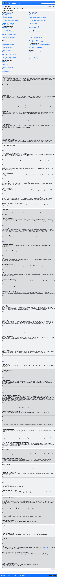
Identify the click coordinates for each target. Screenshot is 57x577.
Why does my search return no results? (35, 37)
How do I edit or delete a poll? (7, 48)
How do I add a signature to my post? (8, 44)
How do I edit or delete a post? (7, 43)
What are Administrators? (33, 13)
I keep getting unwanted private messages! (36, 27)
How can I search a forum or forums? (35, 36)
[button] (53, 569)
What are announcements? (6, 68)
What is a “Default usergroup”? (34, 21)
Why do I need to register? (6, 13)
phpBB (3, 176)
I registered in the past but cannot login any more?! (10, 20)
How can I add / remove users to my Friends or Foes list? (38, 33)
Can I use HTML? (5, 63)
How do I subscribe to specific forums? (35, 47)
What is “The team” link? (33, 23)
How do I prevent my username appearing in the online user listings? (13, 28)
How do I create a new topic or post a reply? (9, 41)
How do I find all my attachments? (34, 53)
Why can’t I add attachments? (7, 51)
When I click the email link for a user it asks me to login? (11, 38)
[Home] (5, 3)
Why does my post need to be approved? (9, 57)
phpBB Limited (30, 540)
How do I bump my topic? (6, 58)
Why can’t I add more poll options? (8, 47)
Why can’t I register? (5, 16)
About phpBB (22, 541)
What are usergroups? (32, 16)
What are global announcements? (8, 67)
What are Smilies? (5, 64)
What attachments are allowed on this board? (36, 51)
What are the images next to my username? (9, 34)
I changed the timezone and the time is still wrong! (10, 31)
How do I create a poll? (6, 45)
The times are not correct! (6, 30)
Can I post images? (5, 65)
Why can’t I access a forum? (6, 50)
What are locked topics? (6, 71)
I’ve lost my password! (6, 21)
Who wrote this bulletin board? (34, 55)
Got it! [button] (53, 575)
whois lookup (21, 554)
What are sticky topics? (6, 70)
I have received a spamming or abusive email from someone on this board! (41, 28)
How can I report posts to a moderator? (9, 54)
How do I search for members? (34, 40)
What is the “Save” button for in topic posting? (10, 55)
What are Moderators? (32, 14)
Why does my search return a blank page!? (36, 38)
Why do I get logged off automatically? (8, 23)
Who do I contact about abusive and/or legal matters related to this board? (41, 58)
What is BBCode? (5, 61)
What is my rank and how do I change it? (9, 37)
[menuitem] (5, 6)
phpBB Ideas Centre (47, 547)
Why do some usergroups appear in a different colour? (38, 20)
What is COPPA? (4, 14)
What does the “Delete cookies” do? (8, 24)
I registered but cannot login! (7, 17)
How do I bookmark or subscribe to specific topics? (37, 45)
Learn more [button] (29, 575)
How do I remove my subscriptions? (35, 48)
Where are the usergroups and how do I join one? (37, 17)
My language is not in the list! (7, 33)
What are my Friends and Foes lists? (35, 31)
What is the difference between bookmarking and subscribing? (39, 44)
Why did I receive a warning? (7, 53)
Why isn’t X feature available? (34, 57)
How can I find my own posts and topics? (36, 41)
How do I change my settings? (7, 27)
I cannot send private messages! (34, 26)
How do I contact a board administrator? (36, 60)
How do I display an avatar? (6, 36)
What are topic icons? (5, 72)
